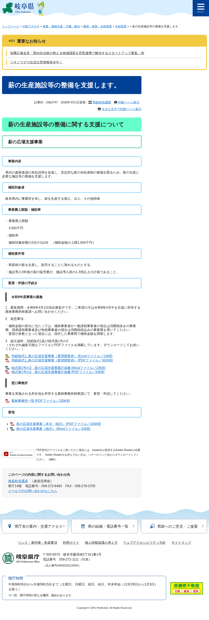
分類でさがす (31, 26)
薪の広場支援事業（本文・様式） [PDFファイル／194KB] (58, 424)
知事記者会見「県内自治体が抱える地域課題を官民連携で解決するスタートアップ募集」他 (77, 53)
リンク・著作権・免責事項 (37, 542)
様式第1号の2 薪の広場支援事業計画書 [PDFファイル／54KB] (57, 372)
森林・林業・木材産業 (97, 26)
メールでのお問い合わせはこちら (32, 491)
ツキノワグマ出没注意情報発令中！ (36, 62)
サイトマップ (181, 542)
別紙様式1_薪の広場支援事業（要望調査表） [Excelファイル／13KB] (61, 356)
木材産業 (121, 26)
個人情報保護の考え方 (101, 542)
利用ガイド (71, 542)
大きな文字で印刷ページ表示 (121, 109)
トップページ (10, 26)
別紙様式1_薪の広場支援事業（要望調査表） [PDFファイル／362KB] (62, 360)
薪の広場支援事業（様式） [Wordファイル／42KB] (53, 429)
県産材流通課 (102, 102)
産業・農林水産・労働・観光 (61, 26)
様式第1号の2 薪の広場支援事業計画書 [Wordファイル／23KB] (58, 368)
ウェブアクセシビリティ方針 (144, 542)
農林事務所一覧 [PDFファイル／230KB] (40, 400)
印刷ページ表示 (128, 102)
